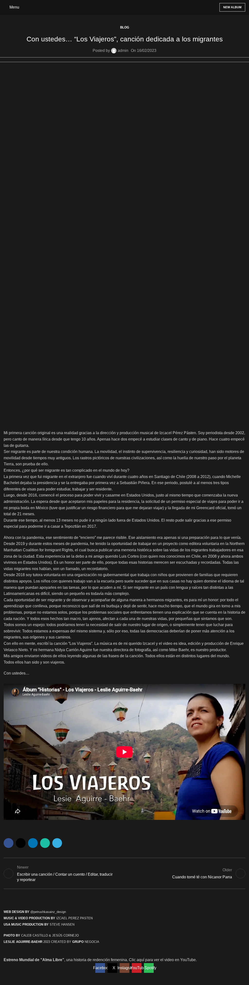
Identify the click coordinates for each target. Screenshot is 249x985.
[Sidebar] (6, 979)
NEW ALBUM (232, 7)
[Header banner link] (124, 492)
